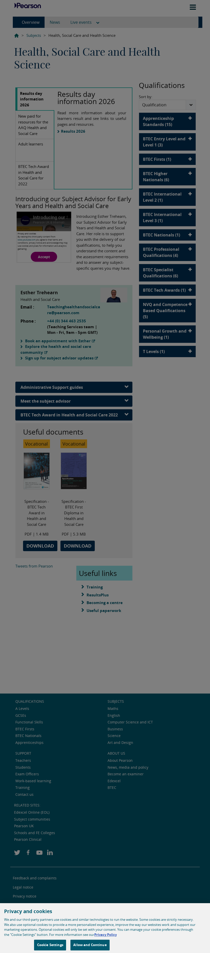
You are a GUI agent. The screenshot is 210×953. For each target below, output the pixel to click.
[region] (105, 928)
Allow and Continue (90, 945)
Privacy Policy (105, 934)
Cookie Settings (50, 945)
